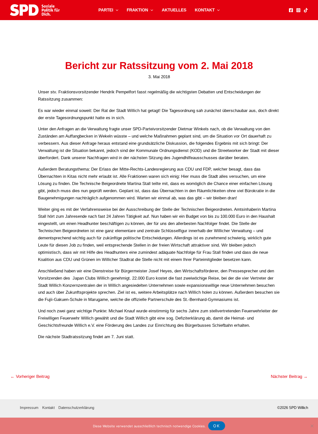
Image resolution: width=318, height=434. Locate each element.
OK (216, 425)
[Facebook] (291, 10)
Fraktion (137, 10)
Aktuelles (174, 10)
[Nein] (311, 425)
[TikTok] (306, 10)
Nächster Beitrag (289, 376)
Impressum (29, 407)
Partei (105, 10)
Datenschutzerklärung (76, 407)
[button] (115, 10)
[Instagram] (298, 10)
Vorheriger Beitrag (29, 376)
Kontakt (205, 10)
